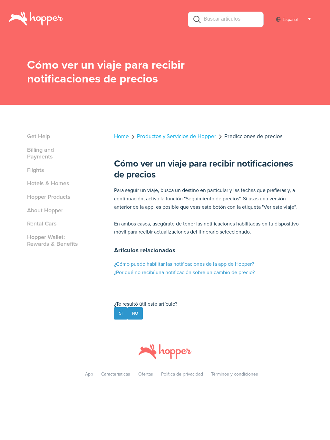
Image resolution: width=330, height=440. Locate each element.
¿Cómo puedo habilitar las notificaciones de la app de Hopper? (184, 264)
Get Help (38, 136)
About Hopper (45, 210)
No (135, 313)
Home (121, 136)
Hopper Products (49, 196)
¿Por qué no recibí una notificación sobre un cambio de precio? (184, 272)
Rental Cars (42, 223)
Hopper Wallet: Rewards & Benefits (52, 241)
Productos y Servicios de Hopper (176, 136)
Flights (35, 170)
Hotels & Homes (48, 183)
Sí (120, 313)
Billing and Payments (40, 153)
